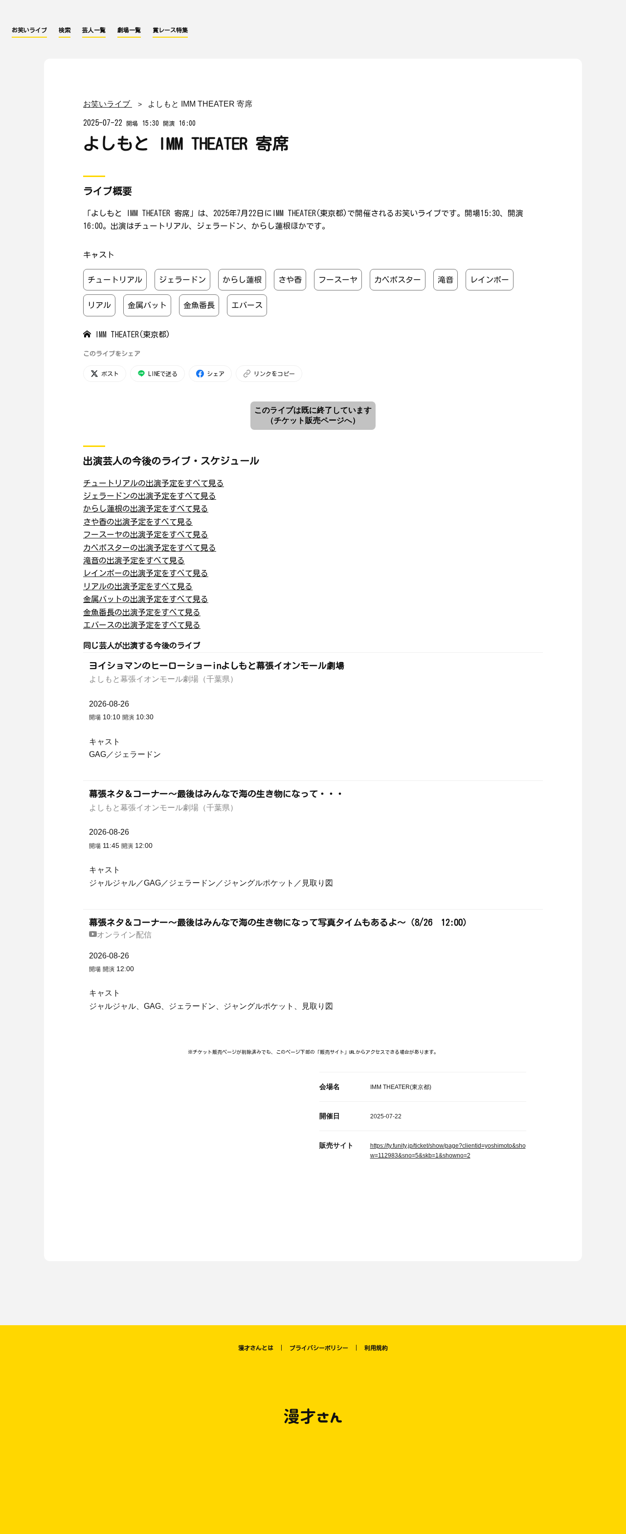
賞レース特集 (170, 30)
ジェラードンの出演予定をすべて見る (149, 496)
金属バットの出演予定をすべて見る (145, 599)
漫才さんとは (255, 1348)
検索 (64, 30)
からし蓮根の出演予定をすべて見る (145, 508)
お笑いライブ (29, 30)
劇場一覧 (129, 30)
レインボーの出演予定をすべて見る (145, 573)
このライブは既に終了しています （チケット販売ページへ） (313, 415)
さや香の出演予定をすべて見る (138, 522)
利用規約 (376, 1348)
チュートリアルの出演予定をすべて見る (153, 483)
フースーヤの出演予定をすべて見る (145, 534)
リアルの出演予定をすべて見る (138, 586)
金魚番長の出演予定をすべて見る (142, 612)
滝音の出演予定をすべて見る (134, 560)
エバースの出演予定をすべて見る (142, 625)
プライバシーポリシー (319, 1348)
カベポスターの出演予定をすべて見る (149, 548)
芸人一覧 (94, 30)
